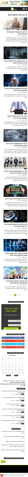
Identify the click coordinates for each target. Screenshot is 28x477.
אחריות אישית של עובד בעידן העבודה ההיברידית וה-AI (13, 415)
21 (12, 369)
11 (22, 366)
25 (22, 372)
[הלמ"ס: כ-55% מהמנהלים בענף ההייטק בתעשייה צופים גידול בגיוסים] (15, 163)
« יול (16, 375)
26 (19, 372)
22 (9, 369)
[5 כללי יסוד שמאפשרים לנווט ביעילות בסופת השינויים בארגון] (15, 135)
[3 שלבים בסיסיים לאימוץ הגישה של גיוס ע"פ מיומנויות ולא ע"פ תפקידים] (15, 216)
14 (12, 366)
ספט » (8, 375)
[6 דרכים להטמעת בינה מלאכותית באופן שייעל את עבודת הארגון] (15, 53)
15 (9, 366)
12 (19, 366)
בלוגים (25, 29)
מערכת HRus (24, 35)
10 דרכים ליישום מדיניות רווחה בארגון (16, 199)
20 (15, 369)
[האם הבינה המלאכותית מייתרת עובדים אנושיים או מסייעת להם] (15, 80)
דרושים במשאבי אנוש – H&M (12, 441)
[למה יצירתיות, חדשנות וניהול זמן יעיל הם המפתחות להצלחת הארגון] (15, 272)
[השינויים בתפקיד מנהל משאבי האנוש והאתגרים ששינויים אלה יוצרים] (15, 245)
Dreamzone (18, 474)
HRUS (6, 474)
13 (15, 366)
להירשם (4, 347)
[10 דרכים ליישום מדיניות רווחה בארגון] (15, 190)
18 (22, 369)
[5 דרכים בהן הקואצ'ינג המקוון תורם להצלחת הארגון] (15, 23)
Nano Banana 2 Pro (20, 431)
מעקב (4, 341)
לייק (4, 337)
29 (9, 372)
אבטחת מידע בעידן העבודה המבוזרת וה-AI (15, 404)
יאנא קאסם (22, 441)
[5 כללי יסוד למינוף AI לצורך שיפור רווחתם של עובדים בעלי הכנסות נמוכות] (15, 108)
